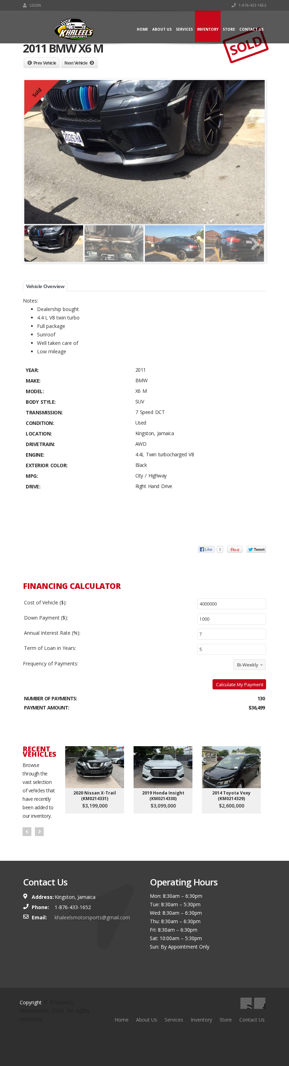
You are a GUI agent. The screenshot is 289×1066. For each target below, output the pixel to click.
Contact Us (251, 29)
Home (142, 29)
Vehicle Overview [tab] (45, 286)
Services (184, 29)
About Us (162, 29)
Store (229, 29)
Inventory (208, 29)
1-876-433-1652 (252, 5)
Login (35, 5)
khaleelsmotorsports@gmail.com (92, 917)
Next (39, 831)
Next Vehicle (75, 63)
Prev (27, 831)
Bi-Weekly (247, 665)
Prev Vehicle (44, 63)
